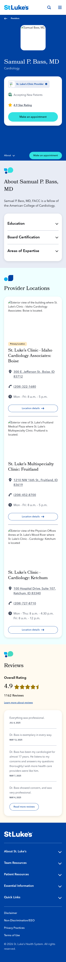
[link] (20, 105)
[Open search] (49, 7)
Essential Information (19, 885)
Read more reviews (24, 807)
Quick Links (12, 897)
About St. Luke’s (15, 851)
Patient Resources (16, 874)
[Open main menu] (58, 7)
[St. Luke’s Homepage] (18, 834)
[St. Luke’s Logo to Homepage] (16, 7)
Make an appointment (33, 117)
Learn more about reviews (18, 703)
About (7, 156)
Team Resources (15, 863)
